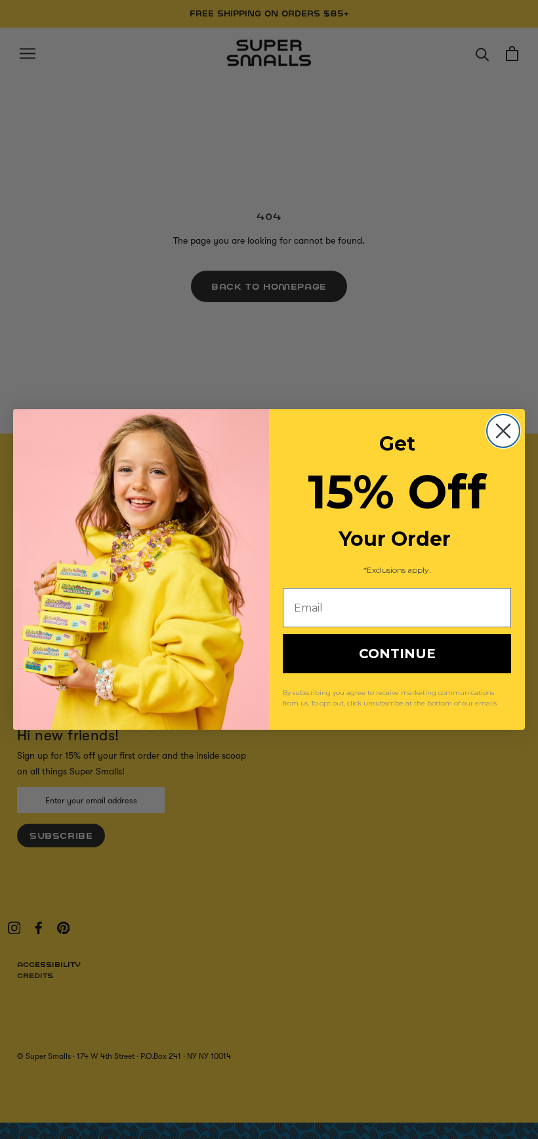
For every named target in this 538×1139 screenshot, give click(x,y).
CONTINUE (397, 653)
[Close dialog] (503, 430)
